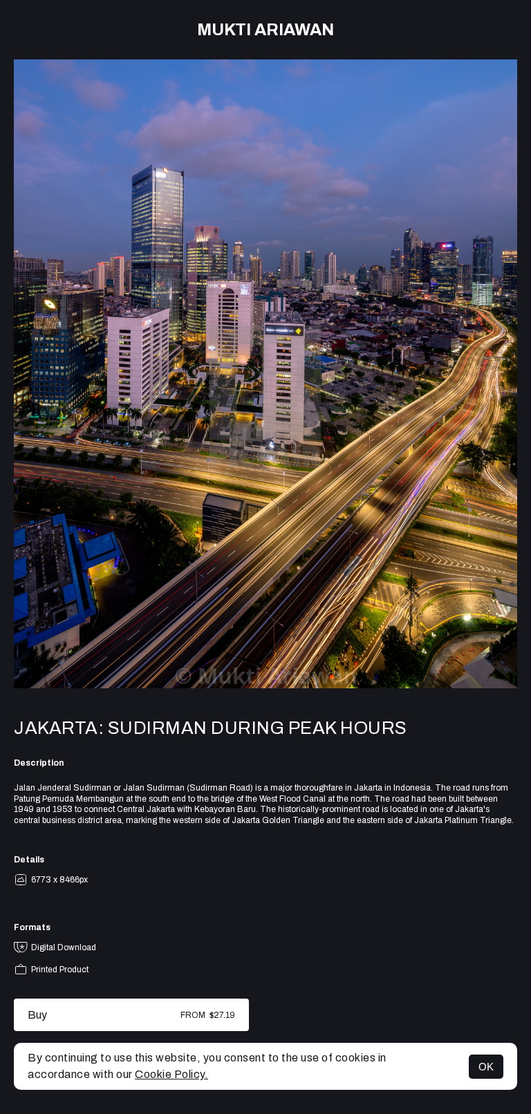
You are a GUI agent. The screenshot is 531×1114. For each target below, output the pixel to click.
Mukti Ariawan (265, 30)
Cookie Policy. (171, 1074)
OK (486, 1067)
